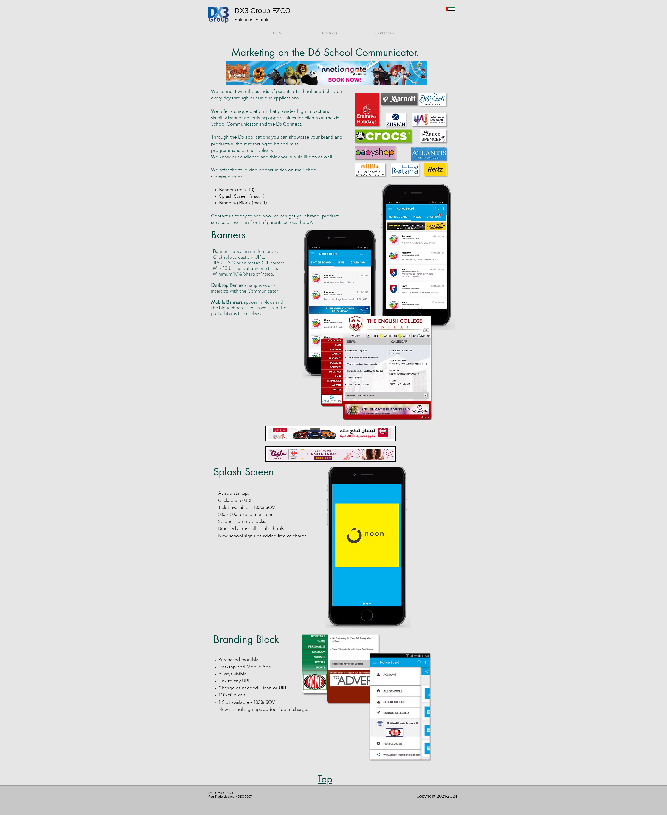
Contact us (222, 216)
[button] (369, 73)
